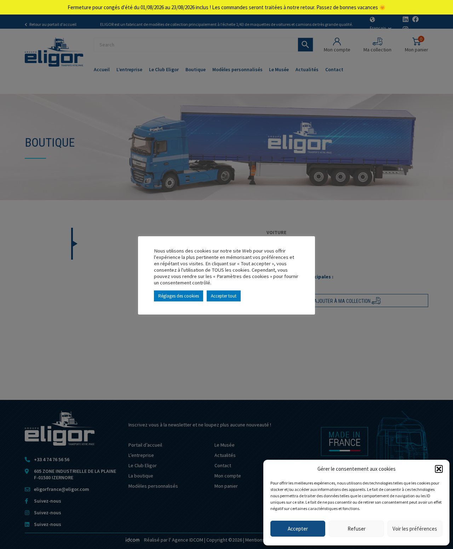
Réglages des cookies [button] (178, 296)
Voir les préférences (414, 528)
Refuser (357, 528)
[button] (438, 468)
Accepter (298, 528)
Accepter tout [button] (223, 296)
